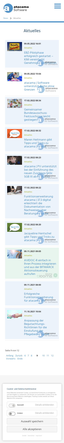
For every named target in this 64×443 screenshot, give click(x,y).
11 (48, 355)
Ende (20, 358)
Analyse (20, 413)
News (5, 18)
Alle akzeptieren (32, 429)
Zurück (18, 355)
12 (52, 355)
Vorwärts (10, 358)
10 (43, 355)
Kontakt (24, 435)
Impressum (39, 435)
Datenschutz (31, 435)
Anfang (9, 355)
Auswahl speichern (32, 421)
